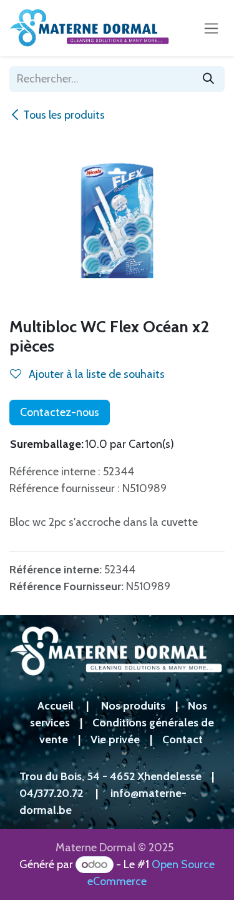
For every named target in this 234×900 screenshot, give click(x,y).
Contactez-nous (59, 412)
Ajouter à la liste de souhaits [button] (95, 374)
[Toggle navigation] (211, 28)
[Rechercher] (208, 79)
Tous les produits (64, 115)
